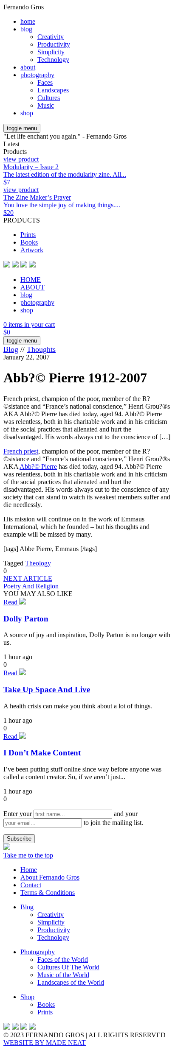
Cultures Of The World (68, 967)
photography (37, 74)
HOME (30, 279)
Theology (38, 563)
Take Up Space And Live (46, 689)
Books (29, 242)
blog (26, 29)
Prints (28, 234)
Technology (53, 59)
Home (28, 869)
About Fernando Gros (49, 877)
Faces (45, 82)
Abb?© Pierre (38, 466)
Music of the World (63, 974)
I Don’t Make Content (42, 752)
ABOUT (32, 287)
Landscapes (53, 90)
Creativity (50, 36)
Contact (30, 884)
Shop (27, 996)
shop (26, 113)
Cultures (48, 97)
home (27, 21)
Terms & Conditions (47, 892)
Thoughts (41, 349)
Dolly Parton (25, 618)
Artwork (31, 249)
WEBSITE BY (44, 1042)
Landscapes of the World (70, 982)
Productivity (53, 44)
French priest (20, 451)
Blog (10, 349)
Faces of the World (62, 959)
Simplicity (51, 52)
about (27, 67)
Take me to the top (28, 855)
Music (45, 105)
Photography (37, 951)
